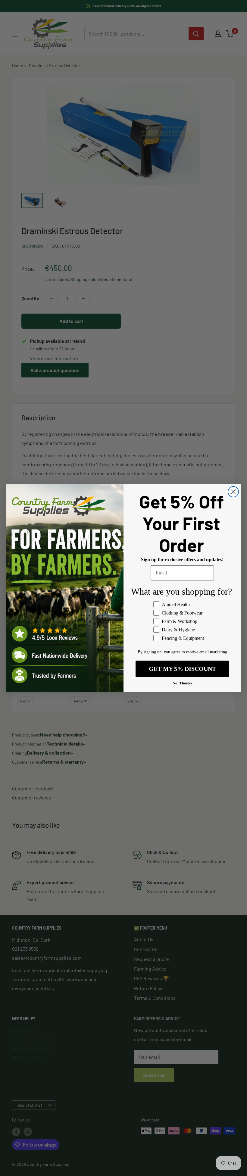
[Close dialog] (233, 491)
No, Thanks (182, 683)
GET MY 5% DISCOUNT (182, 668)
